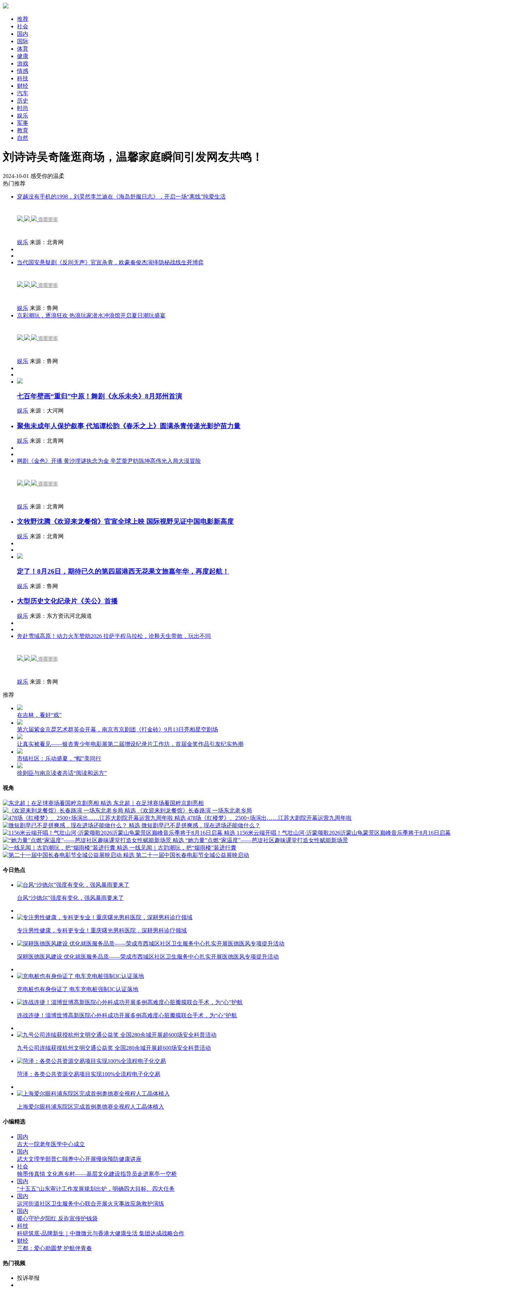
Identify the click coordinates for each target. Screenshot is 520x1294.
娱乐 (22, 242)
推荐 (22, 19)
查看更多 (48, 219)
